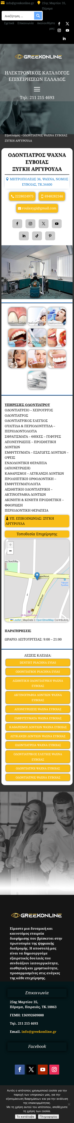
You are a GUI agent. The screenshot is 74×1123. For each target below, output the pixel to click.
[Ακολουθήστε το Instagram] (59, 30)
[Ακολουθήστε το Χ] (67, 23)
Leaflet (17, 620)
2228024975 (24, 196)
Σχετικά (9, 23)
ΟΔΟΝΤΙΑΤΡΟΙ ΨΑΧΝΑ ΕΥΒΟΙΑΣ (38, 768)
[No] (69, 1104)
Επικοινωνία (25, 23)
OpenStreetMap (45, 620)
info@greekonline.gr (20, 3)
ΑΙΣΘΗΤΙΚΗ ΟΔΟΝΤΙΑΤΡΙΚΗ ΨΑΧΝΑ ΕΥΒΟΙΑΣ (38, 683)
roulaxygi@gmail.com (39, 208)
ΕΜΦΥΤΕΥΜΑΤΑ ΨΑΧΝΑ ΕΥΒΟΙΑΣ (37, 718)
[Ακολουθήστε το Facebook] (59, 23)
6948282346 (54, 196)
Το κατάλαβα (25, 1116)
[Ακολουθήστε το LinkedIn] (64, 38)
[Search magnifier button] (38, 16)
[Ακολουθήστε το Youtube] (67, 30)
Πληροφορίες (48, 1116)
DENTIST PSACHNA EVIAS (38, 662)
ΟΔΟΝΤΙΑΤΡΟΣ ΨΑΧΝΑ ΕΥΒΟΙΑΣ (38, 777)
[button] (37, 576)
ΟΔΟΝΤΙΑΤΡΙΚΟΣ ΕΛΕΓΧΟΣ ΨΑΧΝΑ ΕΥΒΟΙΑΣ (38, 756)
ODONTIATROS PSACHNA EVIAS (38, 672)
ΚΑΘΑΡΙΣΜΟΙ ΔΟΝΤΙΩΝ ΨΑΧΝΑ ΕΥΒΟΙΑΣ (38, 727)
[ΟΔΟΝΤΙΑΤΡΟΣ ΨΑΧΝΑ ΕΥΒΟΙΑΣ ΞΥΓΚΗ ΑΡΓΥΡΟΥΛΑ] (17, 324)
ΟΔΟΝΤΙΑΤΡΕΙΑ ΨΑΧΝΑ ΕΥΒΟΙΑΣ (38, 745)
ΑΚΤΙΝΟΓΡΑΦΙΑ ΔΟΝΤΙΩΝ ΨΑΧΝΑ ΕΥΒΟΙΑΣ (38, 697)
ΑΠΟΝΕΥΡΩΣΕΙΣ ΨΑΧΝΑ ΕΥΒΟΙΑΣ (37, 709)
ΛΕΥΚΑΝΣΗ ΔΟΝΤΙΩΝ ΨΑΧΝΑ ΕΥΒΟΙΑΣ (37, 736)
